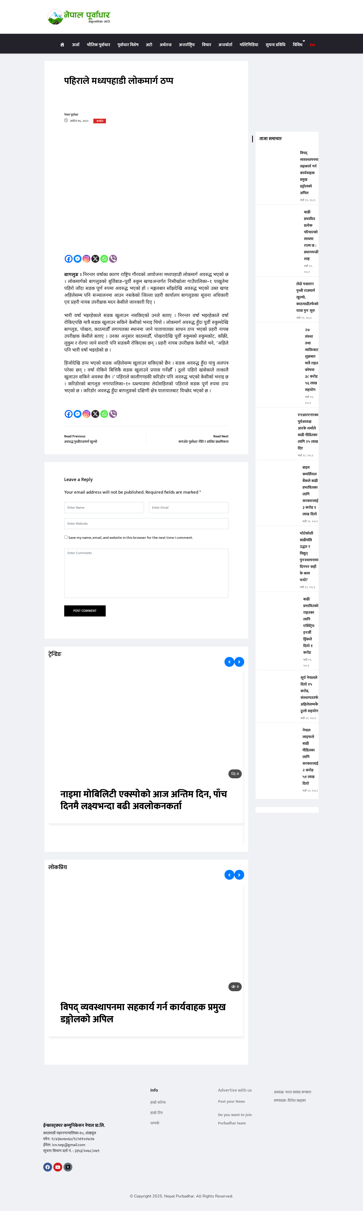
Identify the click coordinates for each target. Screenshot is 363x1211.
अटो (149, 44)
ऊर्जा (76, 44)
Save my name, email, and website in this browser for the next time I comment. (130, 538)
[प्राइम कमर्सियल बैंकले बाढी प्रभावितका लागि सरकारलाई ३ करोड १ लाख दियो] (277, 471)
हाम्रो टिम (156, 1113)
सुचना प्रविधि (275, 44)
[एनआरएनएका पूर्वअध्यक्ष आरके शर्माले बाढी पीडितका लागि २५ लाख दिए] (275, 418)
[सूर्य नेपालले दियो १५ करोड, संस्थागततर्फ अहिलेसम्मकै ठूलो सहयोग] (276, 681)
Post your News (231, 1101)
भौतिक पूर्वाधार (98, 44)
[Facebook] (69, 259)
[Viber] (113, 259)
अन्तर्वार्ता (225, 44)
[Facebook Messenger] (77, 259)
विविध (297, 44)
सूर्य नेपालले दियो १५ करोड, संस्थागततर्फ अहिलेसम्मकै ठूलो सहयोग (309, 694)
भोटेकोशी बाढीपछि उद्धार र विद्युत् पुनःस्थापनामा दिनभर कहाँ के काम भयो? (309, 556)
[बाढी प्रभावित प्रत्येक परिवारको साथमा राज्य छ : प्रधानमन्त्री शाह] (278, 216)
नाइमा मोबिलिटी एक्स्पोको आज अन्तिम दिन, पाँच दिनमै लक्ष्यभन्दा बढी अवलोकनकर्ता (143, 800)
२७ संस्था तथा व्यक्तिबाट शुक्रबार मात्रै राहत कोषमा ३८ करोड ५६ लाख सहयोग (311, 360)
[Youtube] (57, 1167)
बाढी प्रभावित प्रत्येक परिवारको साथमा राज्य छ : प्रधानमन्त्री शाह (311, 235)
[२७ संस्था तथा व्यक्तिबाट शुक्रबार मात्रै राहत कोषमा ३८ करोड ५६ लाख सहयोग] (278, 333)
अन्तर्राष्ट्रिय (187, 44)
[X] (95, 259)
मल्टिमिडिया (249, 44)
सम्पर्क (154, 1123)
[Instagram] (86, 259)
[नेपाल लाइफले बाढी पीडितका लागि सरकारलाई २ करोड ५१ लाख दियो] (277, 734)
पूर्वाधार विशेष (128, 44)
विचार (206, 44)
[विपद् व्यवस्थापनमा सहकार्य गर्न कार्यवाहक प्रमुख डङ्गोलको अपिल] (276, 156)
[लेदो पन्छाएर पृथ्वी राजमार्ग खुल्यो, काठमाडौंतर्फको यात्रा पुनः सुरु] (274, 287)
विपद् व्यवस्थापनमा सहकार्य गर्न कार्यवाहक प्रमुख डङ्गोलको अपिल (143, 1013)
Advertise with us (235, 1090)
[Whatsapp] (104, 259)
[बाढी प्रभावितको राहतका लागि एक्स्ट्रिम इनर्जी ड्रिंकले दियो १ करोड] (277, 603)
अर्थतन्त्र (166, 44)
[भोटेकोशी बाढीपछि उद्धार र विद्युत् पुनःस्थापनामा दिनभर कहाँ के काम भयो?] (276, 537)
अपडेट (100, 121)
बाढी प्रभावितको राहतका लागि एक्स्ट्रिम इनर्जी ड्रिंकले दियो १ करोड (310, 626)
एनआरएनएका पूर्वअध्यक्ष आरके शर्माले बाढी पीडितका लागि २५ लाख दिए (308, 432)
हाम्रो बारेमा (158, 1102)
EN (312, 44)
